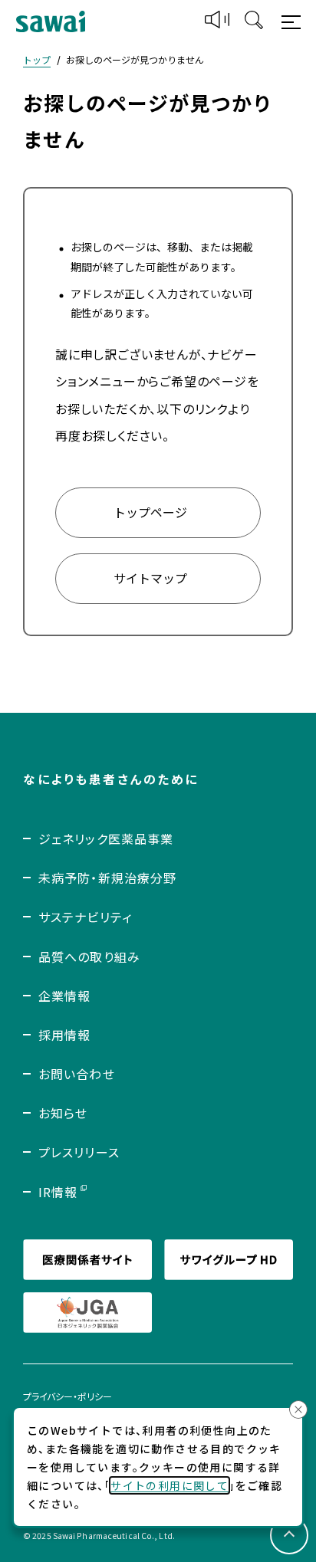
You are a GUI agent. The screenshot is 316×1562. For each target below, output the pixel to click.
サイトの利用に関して (169, 1485)
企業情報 (64, 995)
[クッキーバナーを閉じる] (298, 1409)
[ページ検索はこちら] (254, 21)
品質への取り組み (89, 956)
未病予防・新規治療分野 (107, 877)
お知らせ (62, 1113)
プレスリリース (79, 1152)
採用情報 (64, 1034)
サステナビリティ (85, 916)
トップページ (150, 512)
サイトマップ (150, 578)
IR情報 (57, 1192)
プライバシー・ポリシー (67, 1396)
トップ (37, 59)
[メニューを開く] (292, 21)
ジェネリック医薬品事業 (105, 838)
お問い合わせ (76, 1074)
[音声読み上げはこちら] (217, 22)
